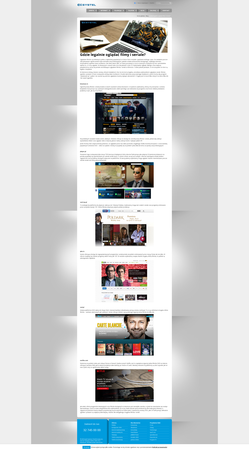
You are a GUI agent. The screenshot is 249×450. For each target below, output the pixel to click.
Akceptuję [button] (86, 447)
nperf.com (153, 432)
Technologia (153, 430)
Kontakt (166, 10)
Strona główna (141, 16)
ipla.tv (82, 251)
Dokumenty (134, 425)
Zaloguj (153, 10)
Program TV (153, 439)
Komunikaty (134, 430)
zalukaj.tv (107, 139)
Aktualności (134, 427)
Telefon (131, 10)
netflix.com (84, 360)
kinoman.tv (84, 84)
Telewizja (118, 10)
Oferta (92, 10)
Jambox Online (135, 439)
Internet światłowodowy (118, 430)
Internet (104, 10)
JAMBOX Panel (135, 434)
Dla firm (152, 3)
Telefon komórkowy (117, 439)
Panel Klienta (134, 432)
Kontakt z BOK (135, 437)
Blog (142, 10)
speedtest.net (153, 434)
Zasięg (152, 427)
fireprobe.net (153, 437)
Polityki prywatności (159, 447)
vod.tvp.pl (83, 202)
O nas (151, 425)
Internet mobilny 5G (117, 432)
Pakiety (114, 425)
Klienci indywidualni (143, 3)
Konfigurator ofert (117, 427)
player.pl (83, 151)
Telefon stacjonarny (117, 437)
